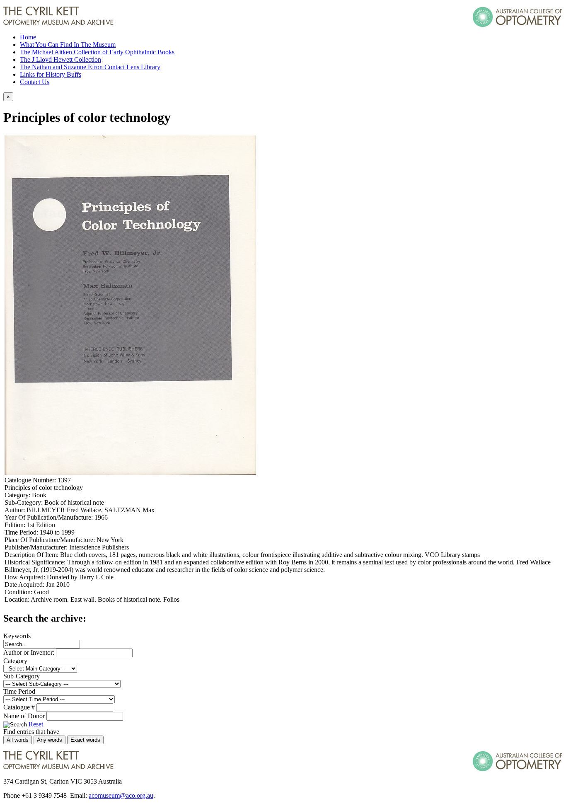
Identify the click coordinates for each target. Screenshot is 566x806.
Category (15, 660)
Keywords (17, 635)
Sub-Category (21, 676)
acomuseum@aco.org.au (121, 795)
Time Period (19, 691)
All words (18, 740)
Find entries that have (31, 731)
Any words (49, 740)
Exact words (85, 740)
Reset (36, 724)
